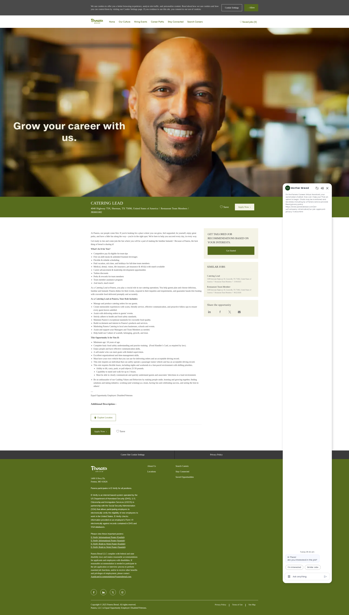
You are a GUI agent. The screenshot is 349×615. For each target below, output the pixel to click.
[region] (307, 382)
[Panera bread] (97, 21)
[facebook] (94, 592)
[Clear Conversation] (317, 188)
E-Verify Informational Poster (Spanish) (108, 540)
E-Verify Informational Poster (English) (108, 537)
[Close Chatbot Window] (327, 188)
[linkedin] (103, 592)
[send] (325, 576)
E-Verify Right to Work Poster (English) (108, 544)
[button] (232, 7)
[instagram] (122, 592)
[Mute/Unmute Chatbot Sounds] (322, 188)
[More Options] (289, 576)
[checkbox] (224, 207)
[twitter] (113, 592)
